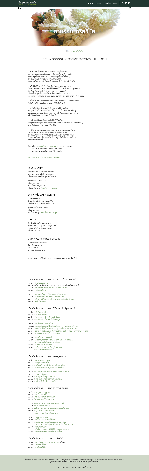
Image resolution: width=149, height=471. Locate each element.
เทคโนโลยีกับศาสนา (41, 302)
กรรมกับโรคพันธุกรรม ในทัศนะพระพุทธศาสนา (50, 422)
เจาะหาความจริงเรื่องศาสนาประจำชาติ (47, 342)
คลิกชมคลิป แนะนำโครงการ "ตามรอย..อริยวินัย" (44, 157)
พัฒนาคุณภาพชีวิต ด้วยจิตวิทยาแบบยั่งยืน (48, 432)
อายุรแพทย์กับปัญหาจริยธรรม (44, 411)
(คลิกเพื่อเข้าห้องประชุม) (49, 188)
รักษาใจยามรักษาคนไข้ (42, 406)
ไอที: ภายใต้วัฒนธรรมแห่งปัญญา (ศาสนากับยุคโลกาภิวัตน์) (54, 299)
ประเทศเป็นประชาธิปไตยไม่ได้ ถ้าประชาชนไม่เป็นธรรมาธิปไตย (56, 326)
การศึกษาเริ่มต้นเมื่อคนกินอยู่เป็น (45, 381)
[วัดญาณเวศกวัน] (27, 3)
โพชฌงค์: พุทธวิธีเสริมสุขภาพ (44, 399)
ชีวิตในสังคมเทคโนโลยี (56, 297)
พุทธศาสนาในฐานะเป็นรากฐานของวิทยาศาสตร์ (51, 294)
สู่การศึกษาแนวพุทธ (41, 283)
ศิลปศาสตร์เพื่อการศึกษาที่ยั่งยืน (59, 288)
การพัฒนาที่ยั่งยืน (40, 445)
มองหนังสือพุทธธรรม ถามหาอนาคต (47, 442)
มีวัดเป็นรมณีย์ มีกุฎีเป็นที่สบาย (44, 376)
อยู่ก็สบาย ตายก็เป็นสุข (41, 427)
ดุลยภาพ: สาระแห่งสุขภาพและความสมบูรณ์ (49, 403)
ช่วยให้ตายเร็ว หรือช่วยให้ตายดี (45, 419)
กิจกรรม (98, 3)
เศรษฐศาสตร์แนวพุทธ (42, 360)
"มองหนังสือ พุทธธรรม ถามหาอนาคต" (49, 146)
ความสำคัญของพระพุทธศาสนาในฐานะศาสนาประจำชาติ (54, 340)
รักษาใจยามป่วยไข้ (40, 394)
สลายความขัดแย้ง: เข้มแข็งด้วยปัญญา (47, 319)
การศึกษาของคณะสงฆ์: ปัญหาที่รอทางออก (48, 347)
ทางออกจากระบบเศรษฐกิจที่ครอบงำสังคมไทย (49, 367)
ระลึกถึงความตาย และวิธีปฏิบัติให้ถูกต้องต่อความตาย (51, 429)
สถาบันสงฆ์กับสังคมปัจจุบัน (43, 345)
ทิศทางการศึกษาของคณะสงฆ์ (44, 349)
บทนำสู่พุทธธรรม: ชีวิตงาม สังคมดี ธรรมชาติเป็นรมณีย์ (52, 371)
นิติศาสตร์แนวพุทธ (40, 315)
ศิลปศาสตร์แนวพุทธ (41, 288)
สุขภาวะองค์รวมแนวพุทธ (42, 392)
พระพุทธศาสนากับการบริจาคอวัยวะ (46, 413)
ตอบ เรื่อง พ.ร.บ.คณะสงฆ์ (43, 337)
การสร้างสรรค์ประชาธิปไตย (44, 324)
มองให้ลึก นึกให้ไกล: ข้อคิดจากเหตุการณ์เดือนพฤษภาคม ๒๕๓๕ (56, 328)
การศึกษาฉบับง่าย (40, 290)
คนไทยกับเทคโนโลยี (41, 297)
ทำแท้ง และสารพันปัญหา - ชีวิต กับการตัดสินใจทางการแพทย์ (54, 424)
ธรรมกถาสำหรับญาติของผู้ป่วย (44, 397)
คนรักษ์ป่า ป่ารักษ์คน (41, 374)
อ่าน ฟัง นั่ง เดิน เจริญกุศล (41, 194)
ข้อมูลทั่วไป (107, 3)
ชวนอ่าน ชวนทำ (35, 168)
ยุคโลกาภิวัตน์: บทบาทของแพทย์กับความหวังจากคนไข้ (52, 408)
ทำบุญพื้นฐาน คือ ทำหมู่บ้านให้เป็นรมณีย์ (48, 379)
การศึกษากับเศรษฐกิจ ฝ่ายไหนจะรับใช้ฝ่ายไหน (49, 365)
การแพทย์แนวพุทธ (41, 417)
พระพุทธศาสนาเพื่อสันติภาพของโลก (47, 333)
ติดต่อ (115, 3)
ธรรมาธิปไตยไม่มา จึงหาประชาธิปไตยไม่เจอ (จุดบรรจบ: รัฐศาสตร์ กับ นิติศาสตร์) (61, 331)
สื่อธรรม (90, 3)
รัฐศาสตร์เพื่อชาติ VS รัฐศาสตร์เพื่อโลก (47, 317)
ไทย (19, 8)
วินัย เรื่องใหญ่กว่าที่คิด (42, 312)
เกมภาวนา (33, 219)
